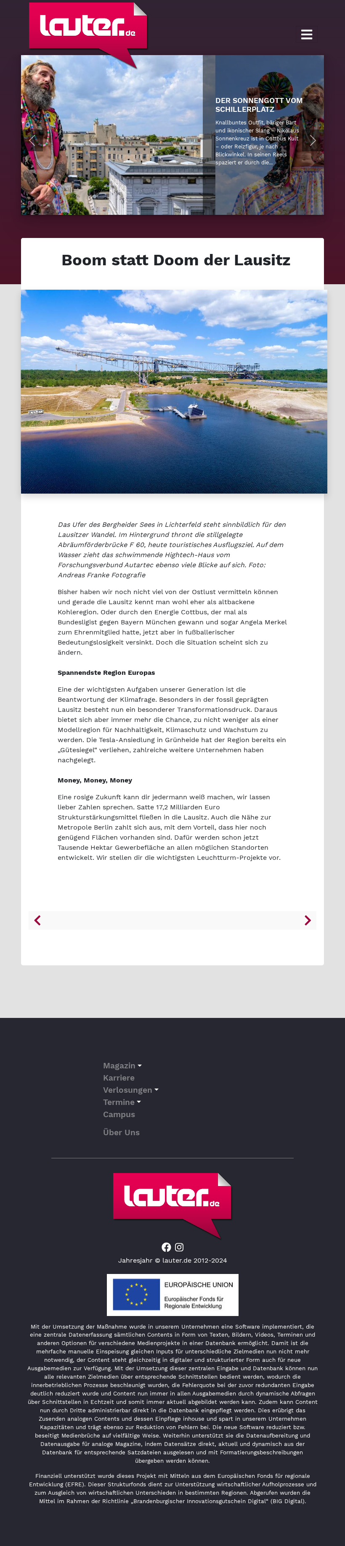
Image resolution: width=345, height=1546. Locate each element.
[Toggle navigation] (307, 34)
